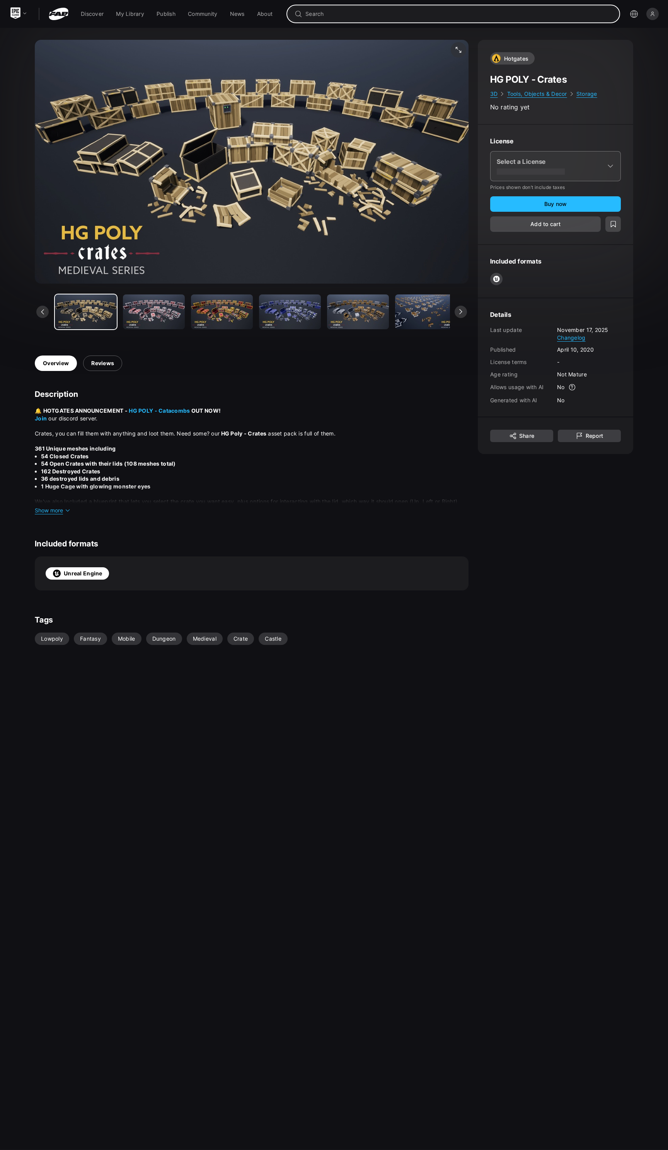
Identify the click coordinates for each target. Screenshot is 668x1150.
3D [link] (494, 93)
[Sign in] (652, 14)
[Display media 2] (222, 311)
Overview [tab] (56, 363)
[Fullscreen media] (458, 50)
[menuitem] (92, 14)
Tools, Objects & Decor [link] (537, 93)
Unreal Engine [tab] (83, 573)
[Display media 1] (154, 311)
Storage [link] (586, 93)
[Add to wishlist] (613, 224)
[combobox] (458, 14)
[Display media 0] (86, 311)
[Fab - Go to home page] (58, 14)
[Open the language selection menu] (634, 14)
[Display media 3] (290, 311)
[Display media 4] (358, 311)
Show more (49, 510)
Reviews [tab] (102, 363)
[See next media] (461, 312)
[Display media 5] (426, 311)
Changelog (571, 337)
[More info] (572, 387)
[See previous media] (42, 312)
